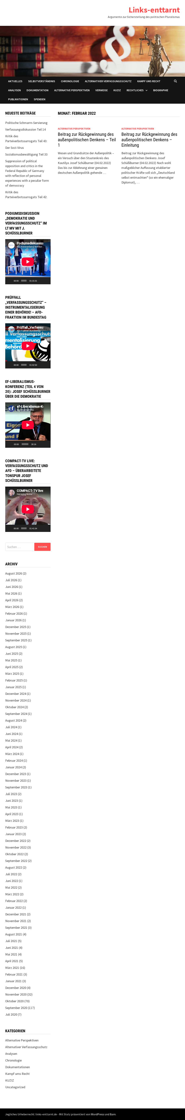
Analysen (14, 90)
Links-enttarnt (154, 10)
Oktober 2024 (14, 707)
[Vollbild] (46, 280)
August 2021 (13, 934)
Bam (113, 1114)
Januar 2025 (13, 687)
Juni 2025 (11, 653)
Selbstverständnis (41, 81)
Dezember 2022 (15, 841)
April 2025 (11, 667)
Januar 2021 (13, 981)
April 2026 (11, 600)
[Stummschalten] (40, 280)
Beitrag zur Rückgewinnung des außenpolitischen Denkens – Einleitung (149, 140)
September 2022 (16, 861)
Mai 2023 (11, 807)
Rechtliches (135, 90)
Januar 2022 (13, 907)
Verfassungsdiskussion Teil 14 (25, 129)
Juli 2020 (11, 1014)
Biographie (160, 90)
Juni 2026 (11, 587)
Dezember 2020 (15, 988)
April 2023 (11, 814)
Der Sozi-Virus (14, 148)
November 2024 (16, 700)
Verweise (101, 90)
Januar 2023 (13, 834)
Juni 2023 (11, 801)
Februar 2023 (14, 827)
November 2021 (16, 921)
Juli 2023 (11, 794)
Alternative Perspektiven (72, 90)
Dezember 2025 (15, 627)
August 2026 (13, 573)
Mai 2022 (11, 887)
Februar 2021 (14, 974)
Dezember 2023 (15, 774)
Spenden (39, 99)
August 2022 (13, 867)
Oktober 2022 (14, 854)
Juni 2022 (11, 881)
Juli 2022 (11, 874)
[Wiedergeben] (10, 280)
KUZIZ (117, 90)
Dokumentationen (17, 1067)
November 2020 (16, 994)
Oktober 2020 (14, 1001)
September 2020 (16, 1008)
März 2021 (12, 968)
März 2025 (12, 674)
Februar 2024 (14, 760)
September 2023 (16, 787)
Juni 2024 (11, 734)
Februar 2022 (14, 901)
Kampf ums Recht (148, 81)
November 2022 (16, 847)
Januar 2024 (13, 767)
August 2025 (13, 647)
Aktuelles (15, 81)
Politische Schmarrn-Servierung (26, 123)
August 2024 (13, 720)
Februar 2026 (14, 613)
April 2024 (11, 747)
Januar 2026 (13, 620)
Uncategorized (15, 1087)
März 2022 (12, 894)
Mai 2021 (11, 954)
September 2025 (16, 640)
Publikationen (18, 99)
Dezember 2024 (15, 694)
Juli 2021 (11, 941)
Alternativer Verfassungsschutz (108, 81)
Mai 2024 (11, 740)
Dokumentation (37, 90)
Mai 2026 (11, 593)
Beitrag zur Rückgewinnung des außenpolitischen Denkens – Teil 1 (87, 140)
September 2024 (16, 714)
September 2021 (16, 927)
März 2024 (12, 754)
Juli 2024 (11, 727)
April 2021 (11, 961)
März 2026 (12, 607)
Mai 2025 (11, 660)
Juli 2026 (11, 580)
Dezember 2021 (15, 914)
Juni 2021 (11, 948)
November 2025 (16, 633)
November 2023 (16, 780)
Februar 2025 (14, 680)
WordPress (97, 1114)
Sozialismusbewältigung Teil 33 (26, 154)
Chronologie (70, 81)
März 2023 (12, 821)
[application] (27, 261)
